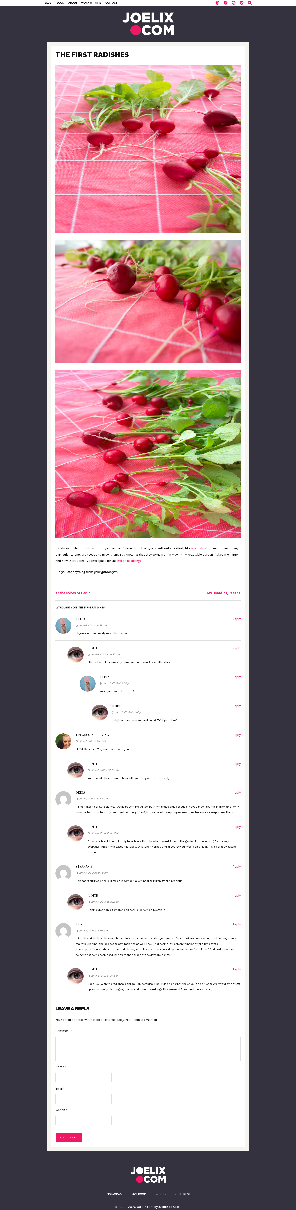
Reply (237, 619)
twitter (160, 1194)
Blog (47, 2)
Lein (79, 924)
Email (60, 1088)
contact (111, 2)
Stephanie (84, 866)
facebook (138, 1194)
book (60, 2)
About (72, 2)
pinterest (182, 1194)
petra (80, 619)
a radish (197, 548)
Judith (93, 648)
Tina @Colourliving (92, 735)
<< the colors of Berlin (73, 593)
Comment (63, 1031)
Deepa (80, 792)
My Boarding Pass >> (224, 593)
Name (60, 1067)
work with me (91, 2)
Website (61, 1110)
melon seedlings (129, 561)
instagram (114, 1194)
